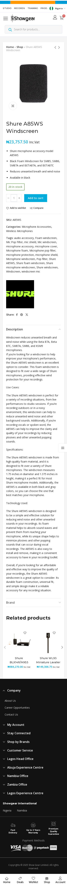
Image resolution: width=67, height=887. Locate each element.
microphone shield (46, 255)
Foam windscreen (46, 238)
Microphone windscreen (20, 259)
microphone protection (20, 255)
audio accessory (24, 238)
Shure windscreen (47, 267)
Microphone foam (17, 250)
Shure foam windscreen (30, 263)
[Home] (6, 878)
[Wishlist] (33, 878)
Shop (20, 47)
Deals (20, 882)
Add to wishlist (18, 208)
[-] (8, 198)
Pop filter (41, 259)
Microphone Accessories (36, 226)
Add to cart (35, 198)
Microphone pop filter (42, 250)
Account (60, 882)
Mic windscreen (47, 242)
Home (10, 47)
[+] (19, 198)
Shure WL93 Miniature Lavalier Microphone (48, 662)
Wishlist (33, 882)
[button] (6, 18)
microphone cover (46, 246)
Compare (38, 208)
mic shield (30, 242)
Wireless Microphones (19, 231)
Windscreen (13, 271)
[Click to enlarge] (13, 106)
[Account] (60, 878)
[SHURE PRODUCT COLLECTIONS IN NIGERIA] (20, 294)
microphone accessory (20, 246)
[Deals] (20, 878)
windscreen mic (31, 271)
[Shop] (47, 878)
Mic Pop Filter (14, 242)
